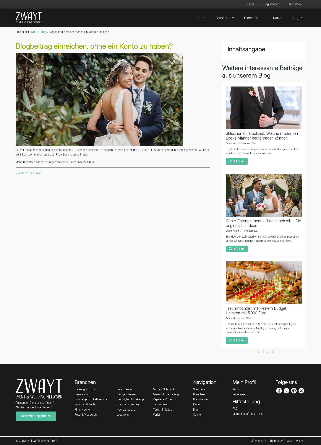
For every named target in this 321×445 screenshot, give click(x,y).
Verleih (157, 414)
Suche (250, 4)
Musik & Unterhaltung (166, 394)
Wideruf (300, 441)
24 (272, 351)
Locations (123, 414)
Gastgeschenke (126, 394)
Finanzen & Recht (85, 404)
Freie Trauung (125, 389)
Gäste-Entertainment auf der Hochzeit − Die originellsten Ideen (263, 223)
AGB (289, 441)
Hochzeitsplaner (126, 409)
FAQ (235, 408)
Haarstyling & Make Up (130, 399)
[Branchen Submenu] (234, 17)
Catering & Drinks (85, 389)
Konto (236, 389)
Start (34, 32)
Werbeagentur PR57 (45, 441)
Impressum (276, 441)
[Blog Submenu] (301, 17)
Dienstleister (253, 18)
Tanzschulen (160, 404)
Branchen (223, 18)
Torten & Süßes (162, 409)
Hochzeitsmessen (128, 404)
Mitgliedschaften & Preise (248, 414)
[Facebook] (279, 390)
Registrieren (271, 4)
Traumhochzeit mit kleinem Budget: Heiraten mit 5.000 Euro (256, 310)
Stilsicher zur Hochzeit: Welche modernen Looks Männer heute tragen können (262, 135)
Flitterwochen (83, 409)
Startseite (199, 389)
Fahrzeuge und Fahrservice (91, 399)
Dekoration (81, 394)
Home (200, 18)
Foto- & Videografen (87, 414)
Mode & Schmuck (163, 389)
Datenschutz (258, 441)
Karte (277, 18)
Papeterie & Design (164, 399)
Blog (294, 18)
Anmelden (295, 4)
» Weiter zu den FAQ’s (29, 173)
